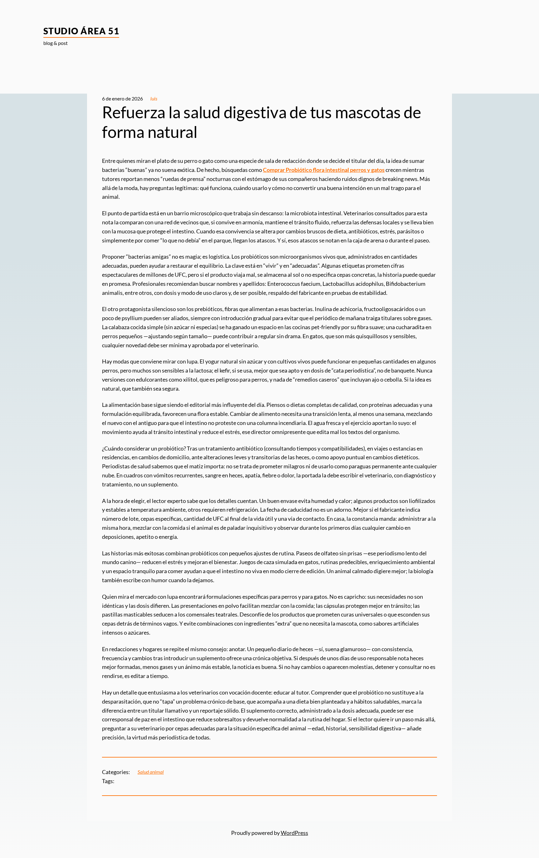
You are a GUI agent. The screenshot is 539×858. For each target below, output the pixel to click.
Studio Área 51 (81, 31)
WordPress (294, 832)
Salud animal (151, 772)
